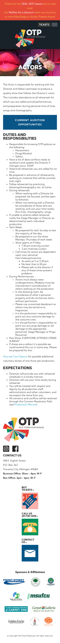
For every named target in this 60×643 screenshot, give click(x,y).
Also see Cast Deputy (15, 356)
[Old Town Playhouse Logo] (30, 39)
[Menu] (55, 24)
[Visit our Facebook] (15, 449)
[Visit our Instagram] (6, 449)
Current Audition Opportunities (30, 122)
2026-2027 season (32, 3)
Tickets (44, 24)
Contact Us (12, 455)
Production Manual (25, 404)
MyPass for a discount (21, 12)
